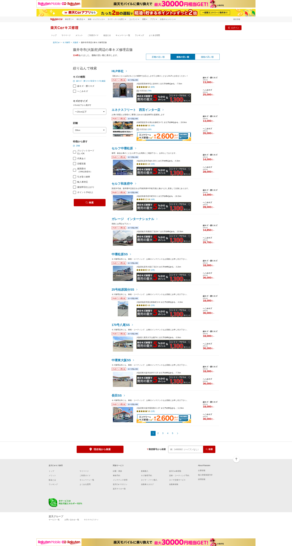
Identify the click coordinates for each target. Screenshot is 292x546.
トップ (54, 35)
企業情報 (201, 470)
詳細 (78, 146)
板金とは (107, 35)
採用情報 (201, 479)
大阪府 (75, 42)
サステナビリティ (91, 520)
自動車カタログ (147, 484)
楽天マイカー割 (119, 489)
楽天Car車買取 (175, 471)
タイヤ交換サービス (177, 480)
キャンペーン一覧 (123, 35)
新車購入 (144, 471)
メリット (79, 35)
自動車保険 (173, 484)
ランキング (139, 35)
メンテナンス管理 (120, 480)
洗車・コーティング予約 (179, 475)
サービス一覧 (54, 520)
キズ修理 (66, 42)
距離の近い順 (158, 57)
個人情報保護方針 (205, 475)
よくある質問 (154, 35)
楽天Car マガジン (120, 484)
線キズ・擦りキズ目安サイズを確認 (90, 81)
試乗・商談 (117, 471)
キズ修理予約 (146, 475)
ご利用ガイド (93, 35)
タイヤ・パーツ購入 (149, 480)
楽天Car (56, 42)
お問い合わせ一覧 (71, 520)
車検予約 (116, 475)
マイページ (66, 35)
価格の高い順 (207, 57)
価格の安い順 (182, 57)
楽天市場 (236, 19)
